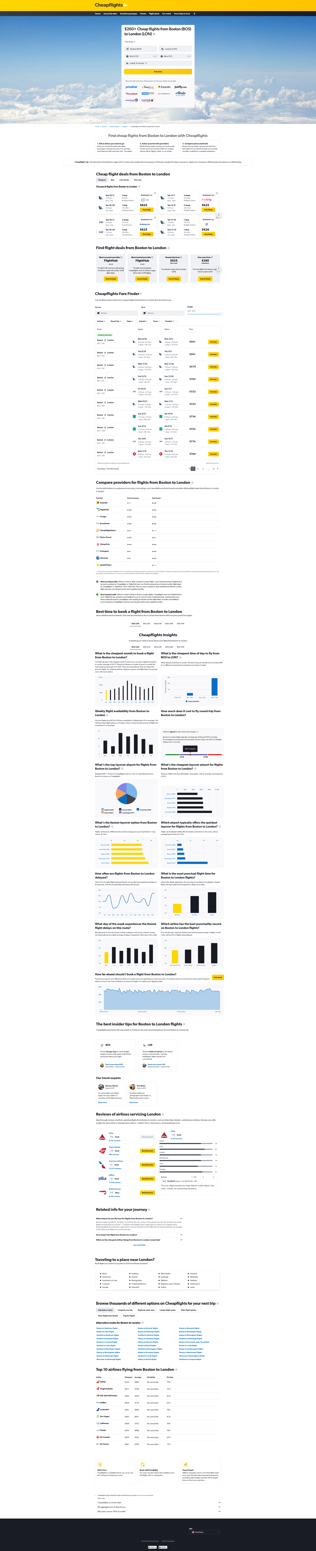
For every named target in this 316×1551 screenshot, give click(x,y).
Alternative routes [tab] (105, 1310)
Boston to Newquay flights (148, 1352)
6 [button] (213, 469)
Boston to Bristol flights (147, 1345)
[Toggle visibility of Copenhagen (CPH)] (126, 812)
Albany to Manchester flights (190, 1352)
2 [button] (197, 469)
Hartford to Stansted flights (107, 1339)
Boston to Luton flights (105, 1332)
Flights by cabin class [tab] (146, 1310)
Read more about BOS (114, 1064)
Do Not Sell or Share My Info (150, 1541)
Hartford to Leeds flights (147, 1356)
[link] (111, 278)
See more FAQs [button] (139, 1245)
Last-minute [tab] (124, 180)
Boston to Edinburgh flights (148, 1332)
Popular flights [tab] (129, 1316)
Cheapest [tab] (102, 180)
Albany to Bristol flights (147, 1359)
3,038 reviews (115, 1182)
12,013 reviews (115, 1168)
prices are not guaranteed (145, 1495)
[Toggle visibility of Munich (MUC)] (107, 812)
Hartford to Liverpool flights (190, 1359)
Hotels (143, 13)
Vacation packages (128, 13)
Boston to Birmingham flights (190, 1335)
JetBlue (112, 1175)
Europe (104, 126)
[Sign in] (194, 13)
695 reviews (114, 1155)
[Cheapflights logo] (109, 5)
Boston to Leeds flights (188, 1345)
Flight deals (154, 13)
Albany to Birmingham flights (108, 1352)
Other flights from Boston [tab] (108, 1316)
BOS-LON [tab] (135, 624)
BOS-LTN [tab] (146, 624)
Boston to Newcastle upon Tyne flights (194, 1342)
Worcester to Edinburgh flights (109, 1359)
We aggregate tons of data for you (112, 1507)
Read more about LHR (156, 1064)
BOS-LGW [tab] (169, 624)
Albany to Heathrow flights (148, 1339)
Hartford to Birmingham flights (150, 1349)
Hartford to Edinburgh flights (190, 1339)
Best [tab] (112, 180)
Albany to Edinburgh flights (107, 1356)
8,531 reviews (114, 1141)
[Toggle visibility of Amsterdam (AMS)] (144, 809)
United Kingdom (114, 126)
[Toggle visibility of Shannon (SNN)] (125, 809)
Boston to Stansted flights (189, 1328)
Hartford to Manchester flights (108, 1349)
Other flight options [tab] (188, 1310)
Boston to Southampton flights (191, 1349)
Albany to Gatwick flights (148, 1342)
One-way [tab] (137, 180)
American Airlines (116, 1161)
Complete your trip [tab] (125, 1310)
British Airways (115, 1189)
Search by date (110, 13)
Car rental (166, 13)
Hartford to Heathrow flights (108, 1335)
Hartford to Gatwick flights (148, 1335)
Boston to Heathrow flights (107, 1328)
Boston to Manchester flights (190, 1332)
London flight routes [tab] (168, 1310)
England (125, 126)
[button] (154, 34)
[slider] (221, 314)
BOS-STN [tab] (180, 624)
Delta (111, 1133)
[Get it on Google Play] (152, 1547)
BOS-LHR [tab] (157, 624)
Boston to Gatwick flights (148, 1328)
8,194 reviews (114, 1196)
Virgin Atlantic (114, 1147)
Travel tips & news (182, 13)
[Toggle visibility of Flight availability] (192, 701)
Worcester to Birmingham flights (192, 1356)
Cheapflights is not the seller (109, 1502)
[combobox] (130, 41)
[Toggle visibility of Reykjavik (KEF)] (107, 809)
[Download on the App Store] (163, 1547)
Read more (102, 1102)
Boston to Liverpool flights (107, 1342)
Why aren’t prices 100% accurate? (112, 1511)
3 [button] (203, 469)
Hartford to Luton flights (106, 1345)
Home (98, 13)
